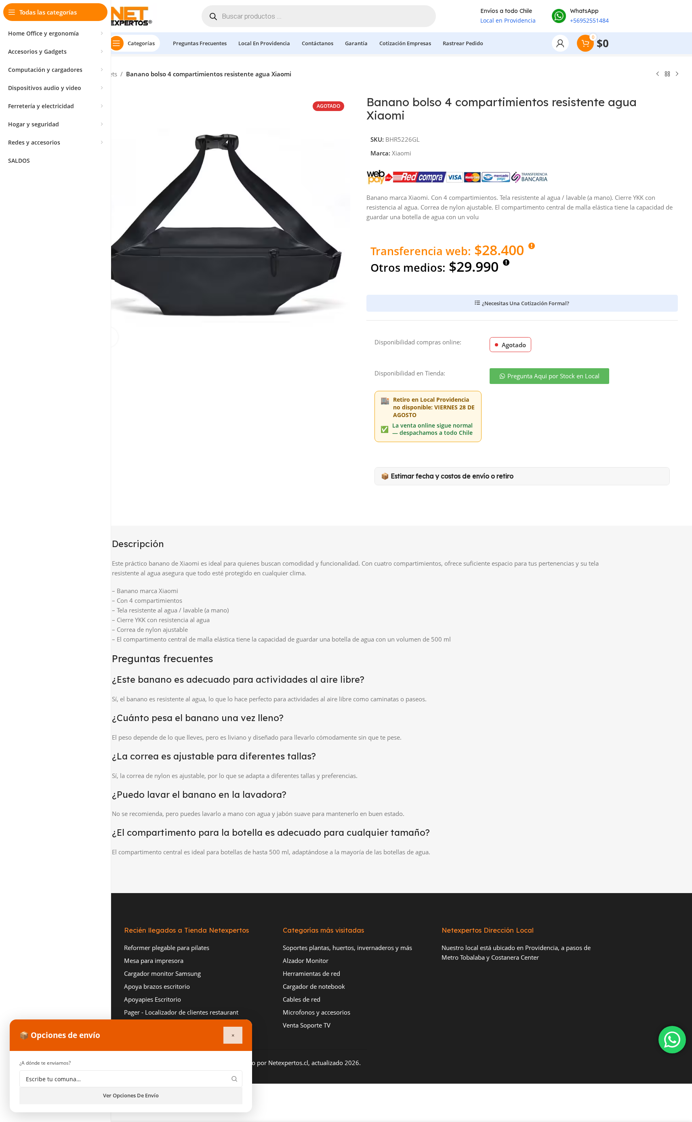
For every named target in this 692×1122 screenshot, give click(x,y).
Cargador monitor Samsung (162, 973)
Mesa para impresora (153, 960)
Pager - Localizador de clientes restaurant (181, 1012)
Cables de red (301, 999)
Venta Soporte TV (306, 1025)
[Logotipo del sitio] (132, 15)
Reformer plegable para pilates (166, 948)
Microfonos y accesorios (316, 1012)
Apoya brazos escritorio (157, 986)
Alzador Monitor (305, 960)
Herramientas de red (311, 973)
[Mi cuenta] (560, 43)
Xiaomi (401, 153)
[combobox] (130, 1078)
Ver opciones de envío (131, 1095)
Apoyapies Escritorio (152, 999)
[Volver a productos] (667, 74)
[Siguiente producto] (677, 74)
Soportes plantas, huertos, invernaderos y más (347, 948)
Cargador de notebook (314, 986)
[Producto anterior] (658, 74)
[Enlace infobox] (580, 16)
